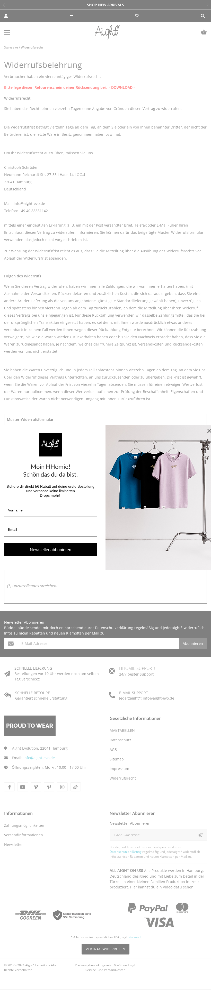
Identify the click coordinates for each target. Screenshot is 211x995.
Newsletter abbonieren (50, 550)
